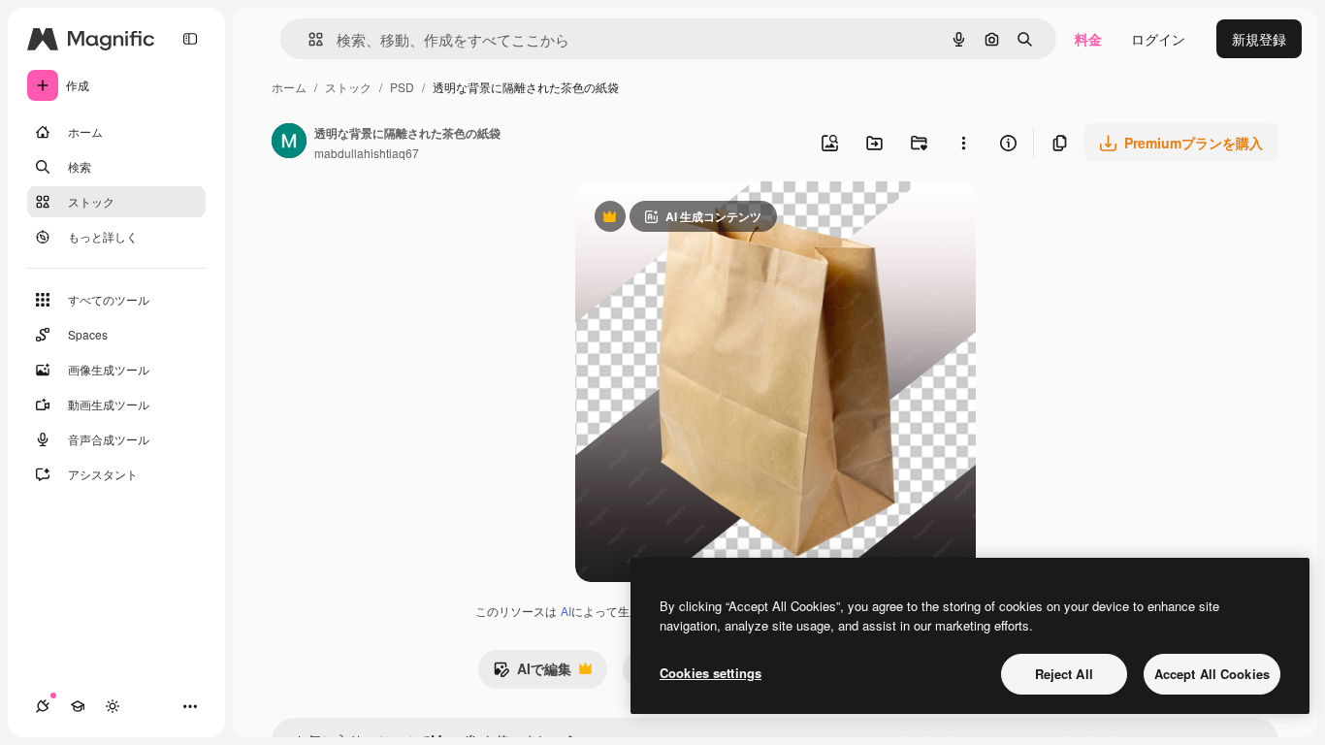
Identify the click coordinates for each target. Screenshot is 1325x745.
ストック (348, 87)
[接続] (42, 706)
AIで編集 (532, 673)
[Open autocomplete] (308, 39)
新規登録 (1259, 39)
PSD (402, 87)
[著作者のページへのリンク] (289, 142)
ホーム (289, 87)
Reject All (1064, 673)
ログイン (1158, 39)
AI (566, 610)
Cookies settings (710, 673)
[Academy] (77, 706)
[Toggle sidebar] (190, 38)
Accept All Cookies (1212, 673)
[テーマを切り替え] (112, 706)
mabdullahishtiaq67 (366, 153)
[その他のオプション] (963, 142)
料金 (1088, 39)
